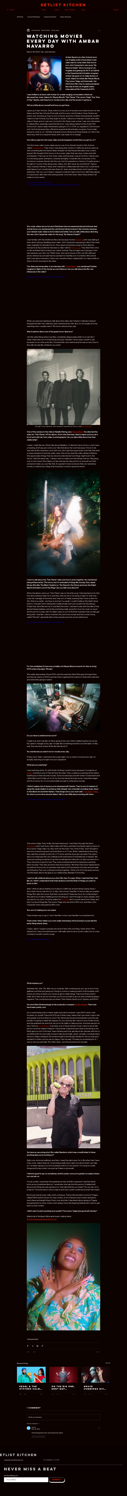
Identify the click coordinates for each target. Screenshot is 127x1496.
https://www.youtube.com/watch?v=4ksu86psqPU (45, 622)
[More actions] (99, 30)
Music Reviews (65, 17)
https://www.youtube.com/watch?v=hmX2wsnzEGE (46, 799)
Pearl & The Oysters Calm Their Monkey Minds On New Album (29, 1387)
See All (107, 1363)
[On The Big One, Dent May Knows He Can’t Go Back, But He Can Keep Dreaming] (63, 1375)
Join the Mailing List (10, 1475)
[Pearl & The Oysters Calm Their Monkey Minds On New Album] (31, 1375)
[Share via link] (42, 1346)
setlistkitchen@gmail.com (13, 1460)
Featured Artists (50, 17)
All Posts (20, 17)
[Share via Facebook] (28, 1346)
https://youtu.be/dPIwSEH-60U (38, 939)
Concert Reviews (33, 17)
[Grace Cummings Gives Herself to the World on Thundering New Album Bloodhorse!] (95, 1375)
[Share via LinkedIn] (37, 1346)
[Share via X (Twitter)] (33, 1346)
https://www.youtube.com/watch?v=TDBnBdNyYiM (46, 277)
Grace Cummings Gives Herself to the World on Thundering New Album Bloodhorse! (96, 1387)
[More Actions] (99, 1428)
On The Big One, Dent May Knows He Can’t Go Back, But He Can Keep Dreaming (63, 1387)
